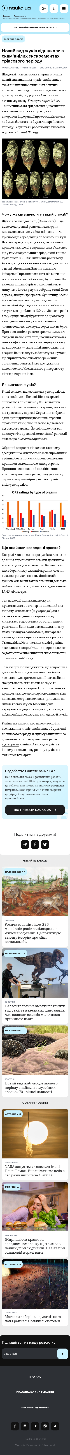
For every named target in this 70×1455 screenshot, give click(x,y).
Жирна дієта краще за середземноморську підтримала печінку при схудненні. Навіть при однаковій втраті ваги (35, 1246)
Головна (6, 16)
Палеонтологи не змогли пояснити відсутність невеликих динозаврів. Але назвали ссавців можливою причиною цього (35, 1012)
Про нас (35, 1376)
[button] (43, 8)
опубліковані (53, 127)
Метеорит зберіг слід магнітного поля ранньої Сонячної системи (33, 1319)
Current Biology (58, 68)
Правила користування (35, 1392)
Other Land (48, 1445)
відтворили (10, 744)
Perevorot (32, 1445)
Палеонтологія (20, 16)
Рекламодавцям (35, 1407)
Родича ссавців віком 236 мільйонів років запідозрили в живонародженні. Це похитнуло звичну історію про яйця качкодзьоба (33, 933)
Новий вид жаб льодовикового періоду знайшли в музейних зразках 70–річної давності (31, 1087)
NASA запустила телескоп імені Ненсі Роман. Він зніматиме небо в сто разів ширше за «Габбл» (35, 1171)
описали (20, 750)
